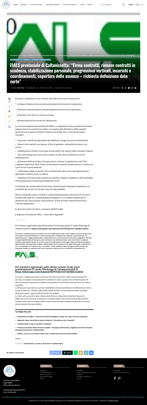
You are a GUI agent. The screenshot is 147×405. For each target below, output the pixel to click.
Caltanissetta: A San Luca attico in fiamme (34, 324)
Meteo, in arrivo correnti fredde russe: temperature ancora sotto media (47, 333)
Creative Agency (113, 400)
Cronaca (27, 60)
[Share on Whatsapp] (125, 88)
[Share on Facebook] (122, 88)
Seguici (131, 4)
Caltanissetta (16, 60)
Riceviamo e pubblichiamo (41, 60)
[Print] (135, 88)
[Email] (128, 88)
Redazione (20, 88)
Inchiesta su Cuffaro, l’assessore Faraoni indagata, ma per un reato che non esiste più (52, 316)
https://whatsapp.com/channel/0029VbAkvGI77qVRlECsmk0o (60, 229)
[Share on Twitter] (9, 111)
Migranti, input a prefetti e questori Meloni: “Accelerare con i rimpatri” (46, 320)
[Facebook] (136, 4)
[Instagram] (138, 4)
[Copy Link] (132, 88)
